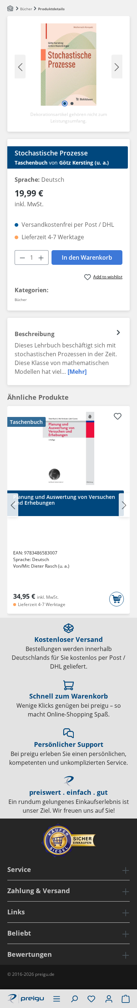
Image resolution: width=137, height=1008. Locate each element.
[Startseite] (10, 8)
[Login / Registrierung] (108, 998)
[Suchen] (74, 998)
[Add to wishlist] (117, 417)
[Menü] (56, 998)
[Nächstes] (116, 66)
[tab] (68, 351)
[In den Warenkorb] (116, 599)
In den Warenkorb (87, 257)
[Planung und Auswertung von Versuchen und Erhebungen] (68, 448)
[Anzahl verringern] (22, 257)
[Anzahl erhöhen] (41, 257)
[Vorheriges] (20, 66)
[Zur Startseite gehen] (25, 998)
